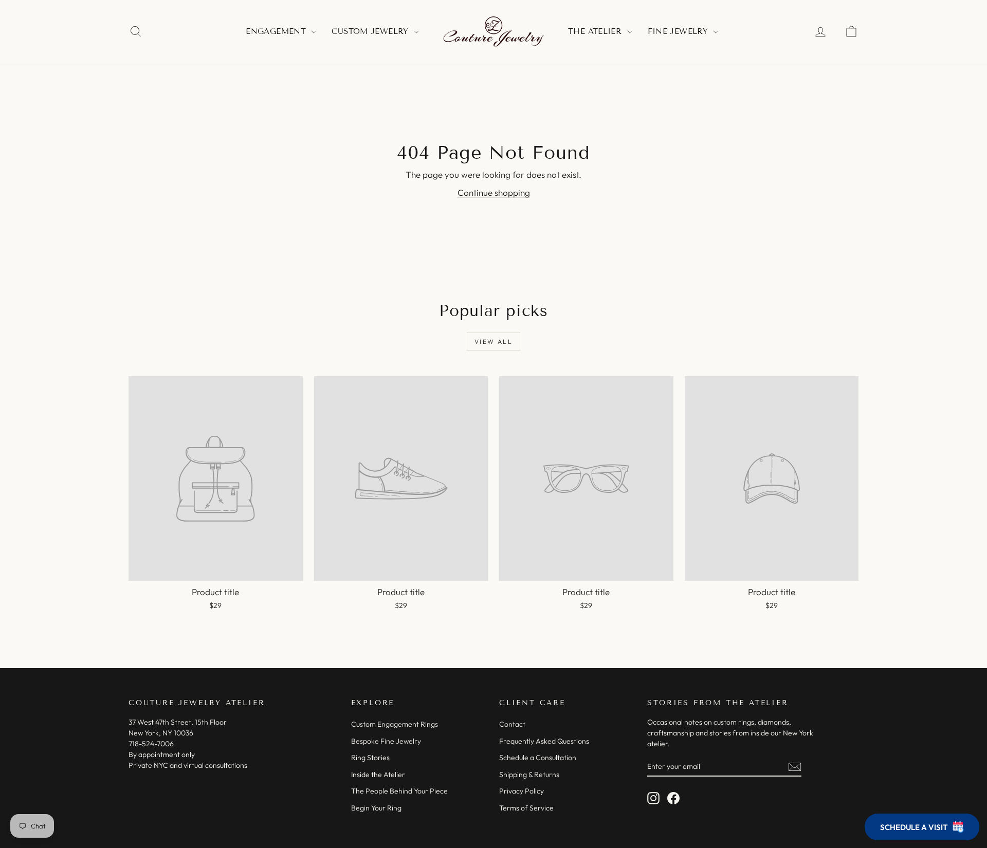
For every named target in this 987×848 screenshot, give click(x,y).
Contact (512, 724)
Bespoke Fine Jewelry (386, 741)
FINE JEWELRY (679, 31)
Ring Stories (370, 757)
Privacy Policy (521, 791)
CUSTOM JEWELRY (371, 31)
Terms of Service (526, 808)
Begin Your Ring (376, 808)
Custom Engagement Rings (394, 724)
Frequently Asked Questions (544, 741)
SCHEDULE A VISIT (913, 827)
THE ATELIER (596, 31)
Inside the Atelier (378, 774)
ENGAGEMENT (277, 31)
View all (493, 341)
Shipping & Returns (529, 774)
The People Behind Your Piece (399, 791)
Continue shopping (494, 192)
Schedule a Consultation (537, 757)
